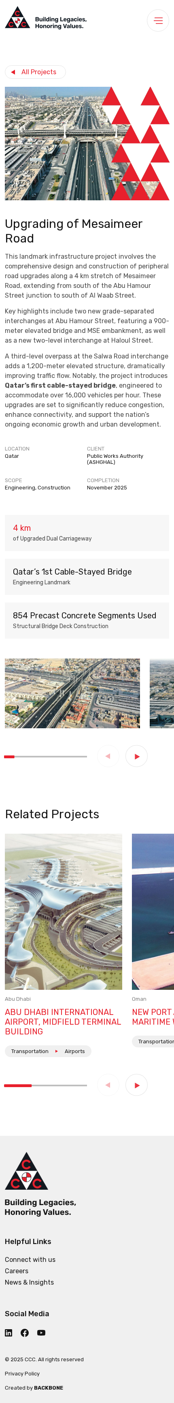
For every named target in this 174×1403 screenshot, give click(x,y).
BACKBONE (48, 1388)
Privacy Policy (22, 1374)
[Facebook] (28, 1333)
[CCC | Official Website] (46, 20)
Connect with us (30, 1260)
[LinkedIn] (12, 1332)
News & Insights (29, 1282)
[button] (136, 756)
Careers (16, 1271)
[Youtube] (45, 1332)
